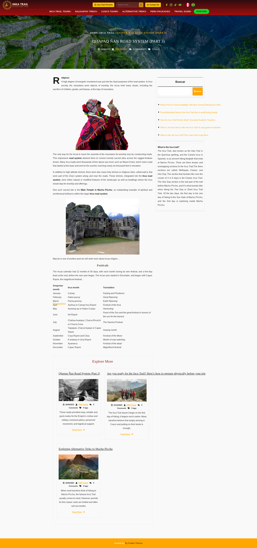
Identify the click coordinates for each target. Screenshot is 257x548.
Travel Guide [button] (182, 11)
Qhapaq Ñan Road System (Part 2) (79, 373)
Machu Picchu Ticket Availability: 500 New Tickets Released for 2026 (190, 105)
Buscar (180, 81)
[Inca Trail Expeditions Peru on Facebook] (166, 4)
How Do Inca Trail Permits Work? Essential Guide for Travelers (187, 120)
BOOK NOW (201, 11)
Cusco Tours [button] (109, 11)
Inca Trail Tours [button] (60, 11)
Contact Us (154, 5)
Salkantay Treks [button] (86, 11)
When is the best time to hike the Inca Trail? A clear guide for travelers (190, 127)
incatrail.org (128, 543)
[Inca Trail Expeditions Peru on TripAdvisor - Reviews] (180, 5)
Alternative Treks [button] (134, 11)
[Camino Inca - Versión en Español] (188, 5)
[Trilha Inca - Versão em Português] (193, 5)
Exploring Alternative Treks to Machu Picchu (86, 448)
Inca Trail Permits (105, 5)
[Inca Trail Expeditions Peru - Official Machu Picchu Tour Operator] (15, 5)
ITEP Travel (121, 49)
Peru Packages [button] (160, 11)
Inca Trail (107, 33)
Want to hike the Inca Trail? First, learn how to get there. (184, 135)
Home (94, 33)
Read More (77, 430)
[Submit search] (141, 5)
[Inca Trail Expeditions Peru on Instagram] (171, 4)
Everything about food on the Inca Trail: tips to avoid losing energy (188, 112)
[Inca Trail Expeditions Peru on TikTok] (175, 4)
